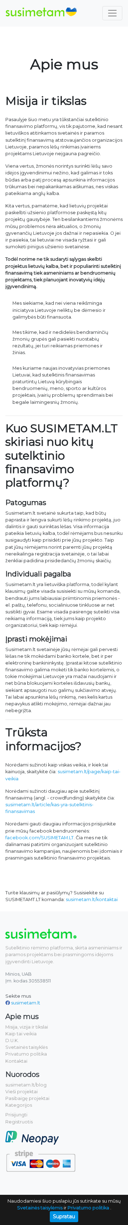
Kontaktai (16, 1061)
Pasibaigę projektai (27, 1098)
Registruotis (19, 1121)
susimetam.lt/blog (26, 1085)
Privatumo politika (26, 1054)
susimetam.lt (25, 1003)
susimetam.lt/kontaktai (92, 899)
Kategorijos (18, 1105)
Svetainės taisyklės (26, 1047)
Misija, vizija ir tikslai (26, 1027)
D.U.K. (12, 1040)
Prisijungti (16, 1114)
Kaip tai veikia (21, 1033)
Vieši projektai (21, 1091)
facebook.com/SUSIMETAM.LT (39, 837)
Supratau (64, 1216)
